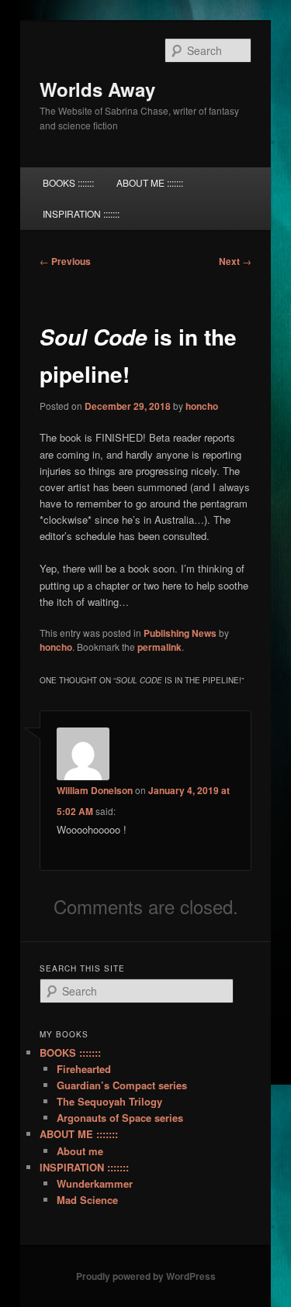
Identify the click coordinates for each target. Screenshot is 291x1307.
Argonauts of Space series (120, 1117)
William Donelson (95, 790)
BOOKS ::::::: (68, 182)
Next (235, 261)
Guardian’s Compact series (122, 1085)
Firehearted (84, 1068)
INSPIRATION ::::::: (81, 213)
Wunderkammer (95, 1183)
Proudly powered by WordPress (146, 1276)
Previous (65, 261)
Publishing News (180, 633)
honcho (201, 406)
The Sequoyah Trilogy (109, 1101)
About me (80, 1151)
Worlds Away (97, 89)
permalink (159, 647)
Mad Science (87, 1199)
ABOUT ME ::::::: (149, 182)
